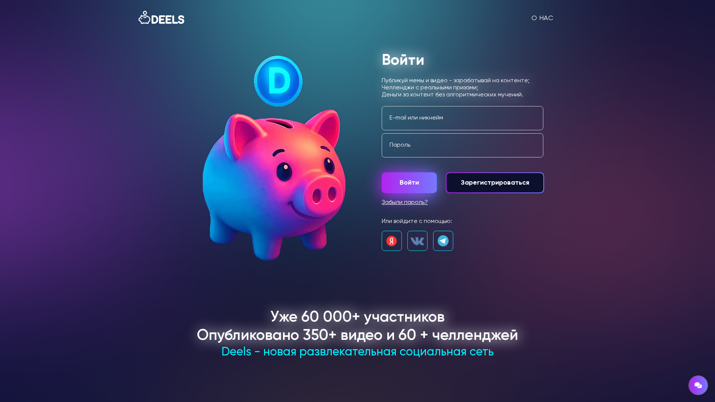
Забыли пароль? (405, 202)
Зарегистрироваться (495, 182)
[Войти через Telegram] (443, 241)
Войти (409, 182)
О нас (542, 18)
